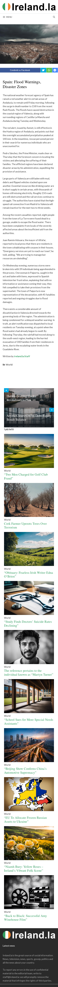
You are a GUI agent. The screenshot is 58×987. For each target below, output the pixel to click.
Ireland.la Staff (22, 356)
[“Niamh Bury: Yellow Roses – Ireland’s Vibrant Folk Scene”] (29, 859)
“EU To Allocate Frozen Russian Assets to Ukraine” (25, 819)
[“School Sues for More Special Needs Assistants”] (29, 712)
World (9, 364)
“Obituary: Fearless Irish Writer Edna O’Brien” (28, 574)
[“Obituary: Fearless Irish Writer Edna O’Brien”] (29, 565)
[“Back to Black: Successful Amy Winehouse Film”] (29, 908)
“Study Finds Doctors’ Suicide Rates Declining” (28, 623)
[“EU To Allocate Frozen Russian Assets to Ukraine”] (29, 810)
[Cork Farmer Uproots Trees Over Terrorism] (29, 516)
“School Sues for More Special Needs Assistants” (28, 721)
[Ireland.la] (29, 6)
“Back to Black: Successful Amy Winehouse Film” (25, 918)
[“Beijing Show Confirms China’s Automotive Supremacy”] (29, 761)
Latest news (9, 945)
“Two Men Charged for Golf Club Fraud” (26, 476)
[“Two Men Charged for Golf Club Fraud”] (29, 467)
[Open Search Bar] (54, 17)
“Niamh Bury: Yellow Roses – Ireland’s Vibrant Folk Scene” (23, 868)
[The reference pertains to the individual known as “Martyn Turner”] (29, 663)
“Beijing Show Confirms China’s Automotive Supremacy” (25, 770)
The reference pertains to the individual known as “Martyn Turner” (28, 672)
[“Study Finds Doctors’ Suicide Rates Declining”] (29, 614)
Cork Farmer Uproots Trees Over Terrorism (25, 525)
